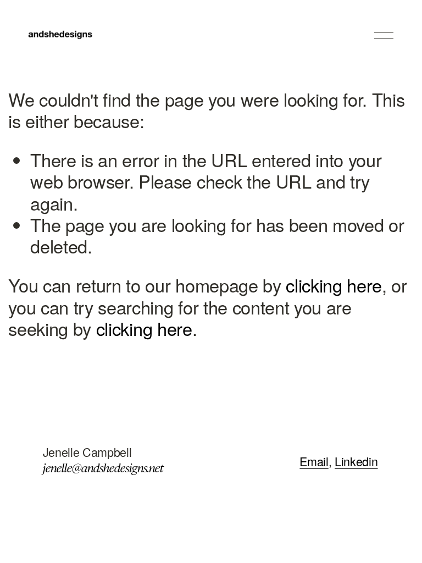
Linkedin (356, 461)
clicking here (334, 284)
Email (313, 461)
